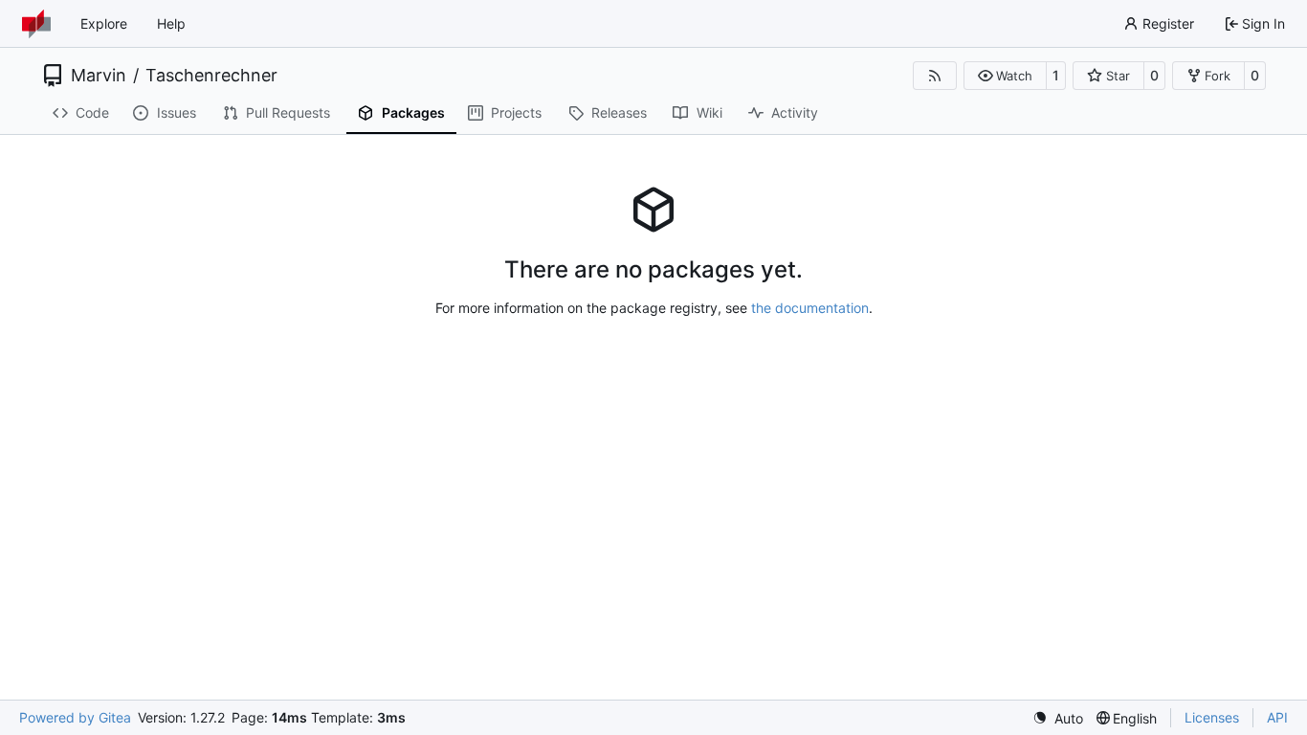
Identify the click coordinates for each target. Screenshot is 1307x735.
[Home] (36, 24)
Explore (103, 23)
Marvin (98, 75)
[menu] (1057, 718)
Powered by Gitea (75, 717)
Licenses (1212, 717)
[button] (1005, 75)
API (1277, 717)
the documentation (810, 308)
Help (171, 23)
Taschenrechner (211, 75)
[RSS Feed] (935, 75)
